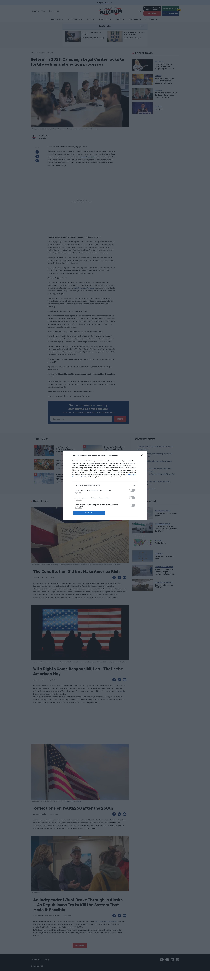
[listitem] (105, 485)
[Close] (143, 456)
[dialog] (105, 485)
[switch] (132, 490)
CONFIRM (89, 513)
